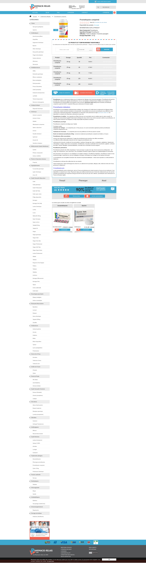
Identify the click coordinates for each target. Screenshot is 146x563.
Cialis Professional (37, 187)
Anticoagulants (35, 487)
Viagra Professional (37, 244)
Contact (85, 12)
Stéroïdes (33, 417)
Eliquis (34, 491)
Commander (64, 229)
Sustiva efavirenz (37, 58)
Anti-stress (34, 401)
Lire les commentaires (97, 196)
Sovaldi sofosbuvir (37, 133)
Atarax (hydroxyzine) (38, 405)
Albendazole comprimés (38, 124)
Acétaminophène (37, 329)
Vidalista (35, 272)
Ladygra (35, 398)
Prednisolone (36, 350)
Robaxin (35, 313)
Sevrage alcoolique (36, 513)
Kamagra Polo (36, 281)
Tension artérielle (35, 474)
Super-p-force (36, 222)
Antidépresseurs (35, 67)
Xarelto (34, 494)
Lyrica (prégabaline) (37, 347)
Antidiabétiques (35, 497)
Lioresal (34, 310)
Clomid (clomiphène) (38, 395)
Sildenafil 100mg (37, 215)
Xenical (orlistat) (36, 385)
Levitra (34, 209)
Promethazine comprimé (38, 465)
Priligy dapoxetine (37, 197)
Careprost (35, 452)
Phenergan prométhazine (39, 462)
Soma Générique (37, 316)
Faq (58, 12)
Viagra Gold (35, 237)
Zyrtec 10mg (36, 468)
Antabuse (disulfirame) (38, 516)
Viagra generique (37, 234)
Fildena (34, 265)
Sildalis (34, 256)
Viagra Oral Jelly (37, 240)
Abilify (34, 70)
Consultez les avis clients (101, 22)
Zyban (34, 373)
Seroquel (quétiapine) (38, 26)
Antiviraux (34, 111)
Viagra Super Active (37, 250)
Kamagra (35, 200)
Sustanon (35, 421)
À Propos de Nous (66, 549)
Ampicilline (35, 39)
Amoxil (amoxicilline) (38, 36)
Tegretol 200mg (36, 319)
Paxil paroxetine (36, 83)
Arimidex (35, 446)
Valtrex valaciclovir (37, 127)
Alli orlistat (35, 379)
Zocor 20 (35, 175)
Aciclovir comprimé (37, 115)
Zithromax (35, 61)
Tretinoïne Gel (36, 363)
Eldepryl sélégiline (37, 297)
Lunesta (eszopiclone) (38, 414)
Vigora (34, 284)
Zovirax (34, 130)
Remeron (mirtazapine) (38, 102)
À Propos (106, 12)
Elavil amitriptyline (37, 80)
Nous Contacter (66, 556)
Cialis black (35, 290)
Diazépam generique (38, 411)
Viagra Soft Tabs (37, 247)
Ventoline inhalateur (37, 143)
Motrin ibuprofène (37, 341)
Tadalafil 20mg (36, 225)
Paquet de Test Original (38, 262)
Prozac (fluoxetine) (37, 86)
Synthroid (35, 137)
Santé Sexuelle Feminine (38, 389)
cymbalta (35, 95)
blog (47, 12)
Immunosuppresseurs (37, 506)
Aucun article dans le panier (104, 1)
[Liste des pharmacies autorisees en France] (97, 542)
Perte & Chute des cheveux (38, 159)
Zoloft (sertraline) (37, 89)
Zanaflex (35, 322)
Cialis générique (36, 184)
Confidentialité (65, 553)
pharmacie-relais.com (103, 112)
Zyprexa (35, 29)
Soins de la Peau (35, 354)
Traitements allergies (36, 455)
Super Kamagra (36, 219)
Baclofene (35, 307)
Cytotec (34, 149)
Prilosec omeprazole (38, 152)
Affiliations (92, 549)
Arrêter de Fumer (35, 366)
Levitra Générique (37, 206)
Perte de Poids (35, 376)
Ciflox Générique (37, 48)
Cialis (34, 181)
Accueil (35, 12)
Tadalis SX (35, 228)
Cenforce (35, 275)
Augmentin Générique (38, 42)
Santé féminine (35, 436)
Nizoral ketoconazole (38, 433)
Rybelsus (35, 500)
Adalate (34, 121)
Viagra (34, 231)
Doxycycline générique (38, 51)
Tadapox (35, 269)
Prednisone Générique (38, 471)
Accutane (35, 357)
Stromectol (35, 64)
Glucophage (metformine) (39, 503)
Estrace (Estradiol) (37, 392)
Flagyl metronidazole (38, 55)
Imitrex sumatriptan (37, 300)
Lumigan (35, 449)
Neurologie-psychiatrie (37, 294)
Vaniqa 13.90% (36, 443)
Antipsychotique (35, 105)
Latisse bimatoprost (37, 440)
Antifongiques (35, 427)
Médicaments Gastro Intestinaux (39, 146)
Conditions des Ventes (67, 554)
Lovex (34, 212)
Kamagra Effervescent (38, 278)
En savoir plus (50, 561)
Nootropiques (34, 481)
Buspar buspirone (37, 408)
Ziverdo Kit (35, 140)
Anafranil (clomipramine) (38, 92)
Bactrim (34, 45)
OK (109, 559)
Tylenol (34, 344)
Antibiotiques (34, 33)
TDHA (33, 23)
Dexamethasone (37, 459)
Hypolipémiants (35, 165)
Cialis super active (37, 194)
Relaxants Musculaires (37, 303)
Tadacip (34, 259)
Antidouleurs (34, 325)
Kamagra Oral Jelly (37, 203)
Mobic (34, 338)
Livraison (70, 12)
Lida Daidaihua (36, 382)
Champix (35, 370)
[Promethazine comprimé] (63, 27)
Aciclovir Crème (36, 118)
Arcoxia (34, 332)
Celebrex (35, 335)
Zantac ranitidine (37, 156)
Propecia (35, 162)
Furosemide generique (38, 168)
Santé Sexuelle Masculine (38, 178)
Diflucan (35, 430)
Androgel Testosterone (38, 424)
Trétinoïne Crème (37, 360)
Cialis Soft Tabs (36, 190)
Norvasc (35, 478)
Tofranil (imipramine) (38, 99)
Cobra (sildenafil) (37, 287)
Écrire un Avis (76, 196)
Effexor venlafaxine (37, 77)
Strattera (35, 484)
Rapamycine (36, 510)
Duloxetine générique (38, 74)
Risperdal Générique (38, 108)
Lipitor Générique (37, 172)
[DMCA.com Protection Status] (93, 552)
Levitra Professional (37, 253)
